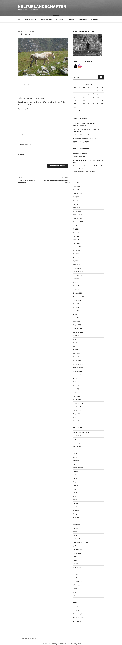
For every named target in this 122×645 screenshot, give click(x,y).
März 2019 (76, 353)
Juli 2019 (76, 339)
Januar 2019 (77, 360)
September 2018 (78, 375)
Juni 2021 (76, 286)
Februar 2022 (77, 268)
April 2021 (76, 289)
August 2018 (77, 378)
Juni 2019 (76, 343)
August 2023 (77, 225)
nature (75, 535)
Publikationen (83, 19)
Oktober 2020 (77, 293)
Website (21, 155)
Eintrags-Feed (77, 614)
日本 (19, 19)
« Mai (79, 110)
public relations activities (80, 542)
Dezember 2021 (78, 271)
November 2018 (78, 367)
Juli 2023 (76, 229)
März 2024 (76, 207)
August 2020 (77, 300)
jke (74, 153)
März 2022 (76, 264)
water (75, 592)
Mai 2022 (76, 257)
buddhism (76, 460)
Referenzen (71, 19)
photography (77, 539)
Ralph (75, 156)
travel (75, 578)
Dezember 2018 (78, 364)
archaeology (77, 443)
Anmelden (76, 610)
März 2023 (76, 243)
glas (74, 496)
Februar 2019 (77, 357)
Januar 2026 (77, 190)
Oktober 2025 (77, 193)
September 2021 (78, 279)
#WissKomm (60, 19)
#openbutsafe (77, 435)
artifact (75, 453)
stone (75, 571)
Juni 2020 (76, 307)
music (75, 532)
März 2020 (76, 318)
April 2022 (76, 261)
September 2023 (78, 222)
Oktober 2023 (77, 218)
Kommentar (23, 109)
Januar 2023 (77, 250)
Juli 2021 (75, 282)
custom (75, 471)
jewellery (75, 507)
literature (76, 517)
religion (75, 556)
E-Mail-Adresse (24, 145)
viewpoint (76, 588)
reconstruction (77, 549)
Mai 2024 (76, 204)
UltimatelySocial (75, 644)
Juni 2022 (76, 254)
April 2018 (76, 392)
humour (75, 503)
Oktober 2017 (77, 406)
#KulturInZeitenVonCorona (81, 432)
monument (76, 524)
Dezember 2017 (78, 403)
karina (32, 31)
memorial (76, 521)
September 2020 (78, 296)
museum (76, 528)
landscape (30, 85)
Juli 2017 (75, 417)
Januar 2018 (77, 399)
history (75, 499)
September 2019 (78, 332)
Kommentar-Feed (78, 617)
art (74, 450)
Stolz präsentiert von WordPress (27, 638)
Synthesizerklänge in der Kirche (82, 135)
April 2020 (76, 314)
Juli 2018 (76, 382)
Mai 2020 (76, 311)
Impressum (94, 19)
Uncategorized (77, 581)
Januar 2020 (77, 325)
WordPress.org (77, 621)
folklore (75, 485)
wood (74, 596)
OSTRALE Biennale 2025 (81, 142)
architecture (77, 446)
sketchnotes (77, 567)
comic (75, 464)
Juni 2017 (76, 421)
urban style (76, 585)
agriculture (76, 439)
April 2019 (76, 350)
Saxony (75, 563)
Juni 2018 (76, 385)
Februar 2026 (77, 186)
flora (74, 482)
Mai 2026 (76, 183)
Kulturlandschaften (42, 7)
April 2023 (76, 239)
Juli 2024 (76, 200)
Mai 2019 (76, 346)
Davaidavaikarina (30, 19)
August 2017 (77, 414)
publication (76, 546)
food (74, 489)
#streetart (82, 156)
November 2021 (78, 275)
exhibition (76, 475)
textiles (75, 574)
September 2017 (78, 410)
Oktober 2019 (77, 328)
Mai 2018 (76, 389)
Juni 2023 (76, 232)
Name (20, 135)
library (75, 514)
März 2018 (76, 396)
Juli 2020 (76, 303)
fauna (23, 85)
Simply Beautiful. (90, 171)
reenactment (77, 553)
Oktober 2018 (77, 371)
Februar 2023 (77, 247)
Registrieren (76, 607)
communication (78, 467)
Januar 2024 (77, 211)
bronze (75, 457)
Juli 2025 (76, 197)
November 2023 (78, 215)
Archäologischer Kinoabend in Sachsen (85, 138)
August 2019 (77, 335)
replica (75, 560)
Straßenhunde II (82, 153)
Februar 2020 (77, 321)
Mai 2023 (76, 236)
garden (75, 492)
